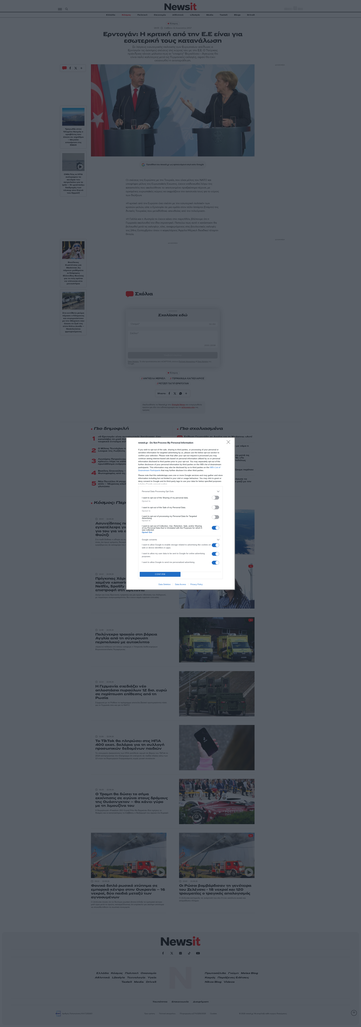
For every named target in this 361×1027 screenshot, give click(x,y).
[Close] (229, 443)
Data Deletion (165, 584)
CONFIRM (160, 574)
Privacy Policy (196, 584)
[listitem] (180, 491)
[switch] (215, 498)
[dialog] (180, 513)
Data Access (180, 584)
